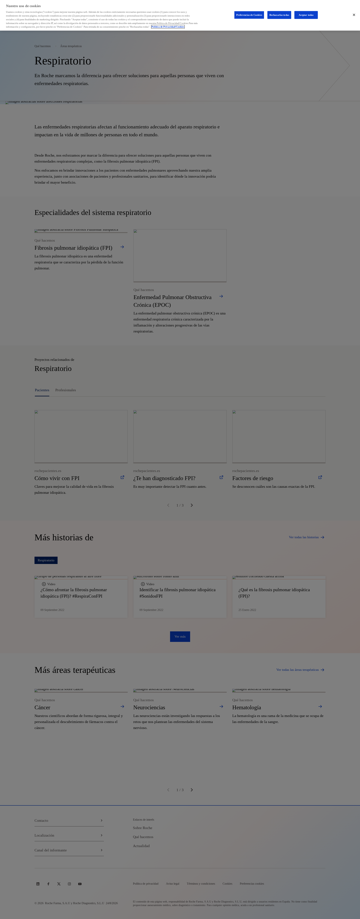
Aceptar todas (306, 15)
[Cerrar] (354, 15)
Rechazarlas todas (279, 15)
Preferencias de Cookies (249, 15)
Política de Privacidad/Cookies (168, 26)
